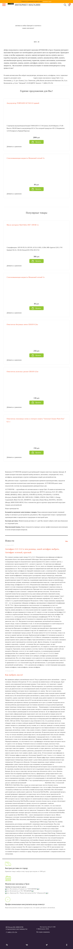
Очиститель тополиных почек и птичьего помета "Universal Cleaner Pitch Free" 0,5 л (36, 420)
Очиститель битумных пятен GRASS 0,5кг (22, 324)
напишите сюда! (47, 1)
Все (66, 541)
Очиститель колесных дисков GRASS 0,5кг (22, 371)
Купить (38, 142)
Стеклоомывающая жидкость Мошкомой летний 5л (25, 158)
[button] (7, 27)
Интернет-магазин (27, 4)
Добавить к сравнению (14, 146)
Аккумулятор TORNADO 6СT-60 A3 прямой (23, 103)
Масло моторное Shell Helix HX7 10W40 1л (23, 225)
